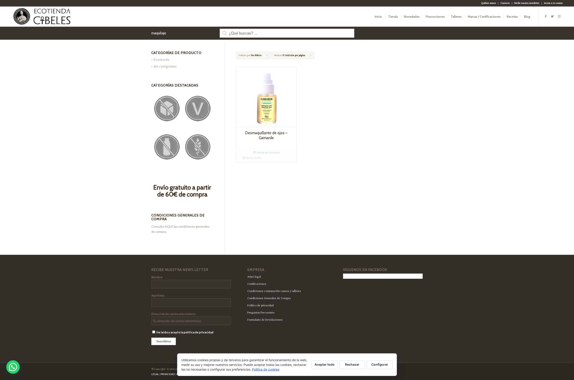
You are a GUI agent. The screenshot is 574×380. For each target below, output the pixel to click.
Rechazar (352, 364)
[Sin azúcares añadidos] (167, 108)
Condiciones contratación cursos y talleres (274, 291)
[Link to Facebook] (545, 16)
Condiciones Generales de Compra (269, 298)
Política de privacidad (260, 305)
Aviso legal (254, 277)
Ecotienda (161, 60)
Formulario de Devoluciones (265, 320)
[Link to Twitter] (552, 16)
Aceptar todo (325, 364)
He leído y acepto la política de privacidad (184, 332)
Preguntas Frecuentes (260, 313)
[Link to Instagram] (559, 16)
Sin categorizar (165, 66)
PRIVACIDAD (168, 374)
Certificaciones (256, 284)
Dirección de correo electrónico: (173, 314)
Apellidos (158, 295)
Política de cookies (265, 369)
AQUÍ (169, 226)
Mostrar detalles (253, 158)
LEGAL (155, 374)
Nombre (157, 277)
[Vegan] (198, 108)
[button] (13, 367)
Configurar (379, 364)
